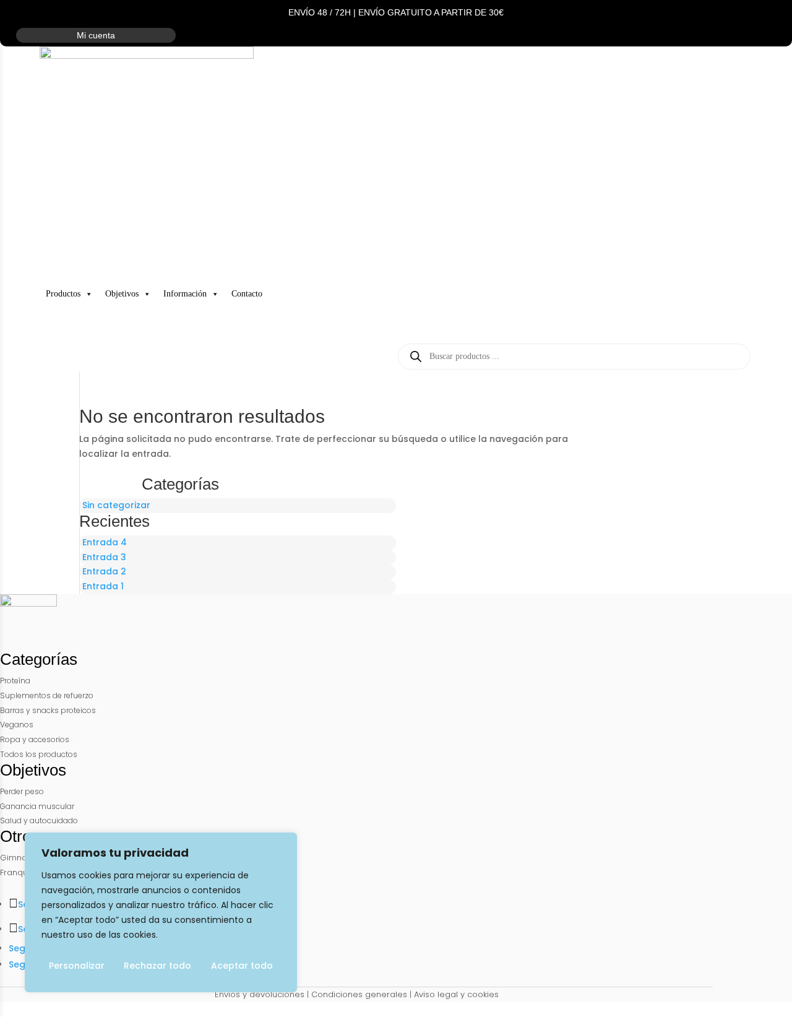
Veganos (16, 724)
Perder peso (22, 791)
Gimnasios (21, 857)
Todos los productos (38, 754)
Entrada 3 (104, 557)
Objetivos (122, 293)
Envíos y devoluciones (259, 994)
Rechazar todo (157, 965)
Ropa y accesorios (34, 739)
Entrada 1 (103, 586)
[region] (161, 912)
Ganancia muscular (37, 806)
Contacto (246, 293)
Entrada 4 (104, 542)
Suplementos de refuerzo (46, 695)
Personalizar (77, 965)
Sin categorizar (116, 505)
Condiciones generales (359, 994)
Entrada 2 (104, 571)
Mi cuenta (96, 35)
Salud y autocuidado (39, 820)
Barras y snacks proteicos (48, 710)
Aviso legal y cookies (456, 994)
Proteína (15, 680)
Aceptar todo (242, 965)
